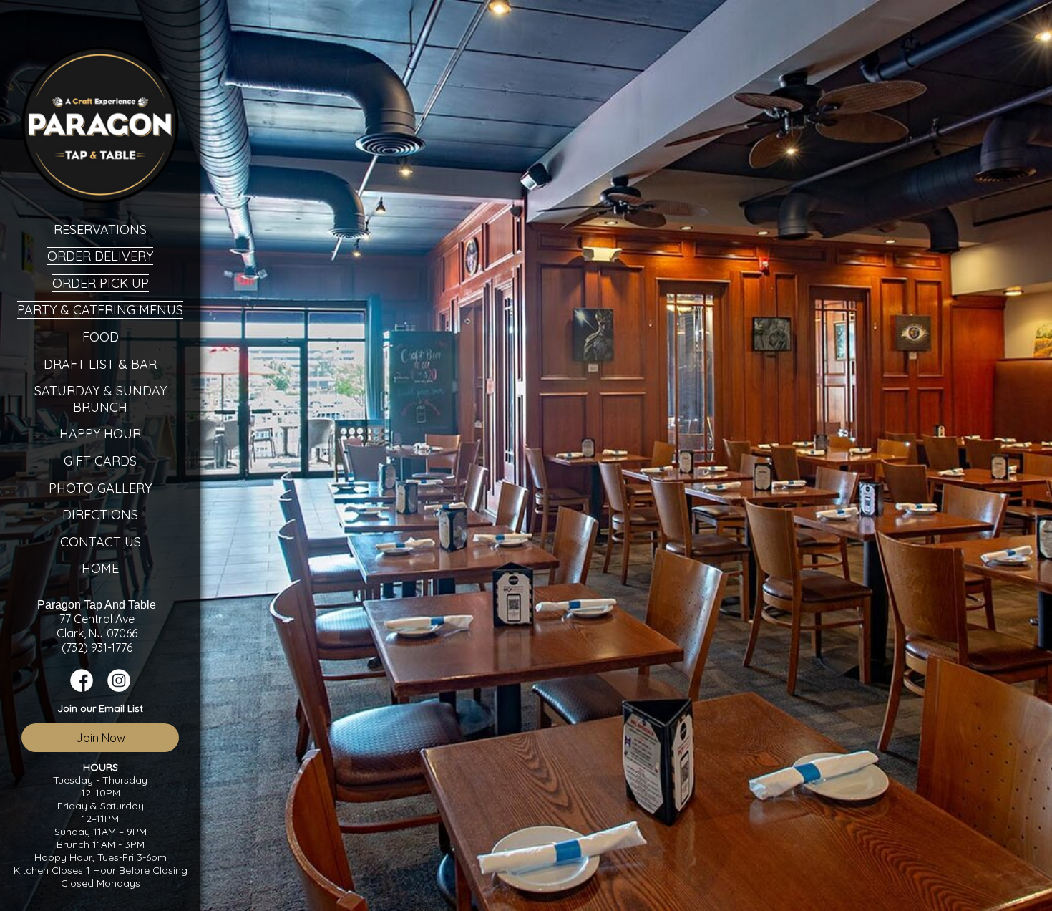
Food (100, 337)
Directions (100, 514)
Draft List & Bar (100, 364)
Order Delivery (100, 256)
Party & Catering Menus (100, 310)
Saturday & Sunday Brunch (100, 398)
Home (100, 568)
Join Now (100, 738)
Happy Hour (100, 433)
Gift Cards (100, 461)
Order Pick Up (100, 283)
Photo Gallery (100, 488)
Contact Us (100, 542)
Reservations (100, 229)
